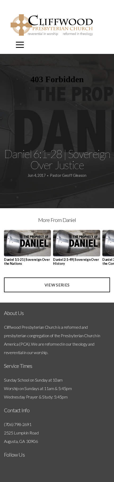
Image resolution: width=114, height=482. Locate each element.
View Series (57, 284)
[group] (27, 250)
